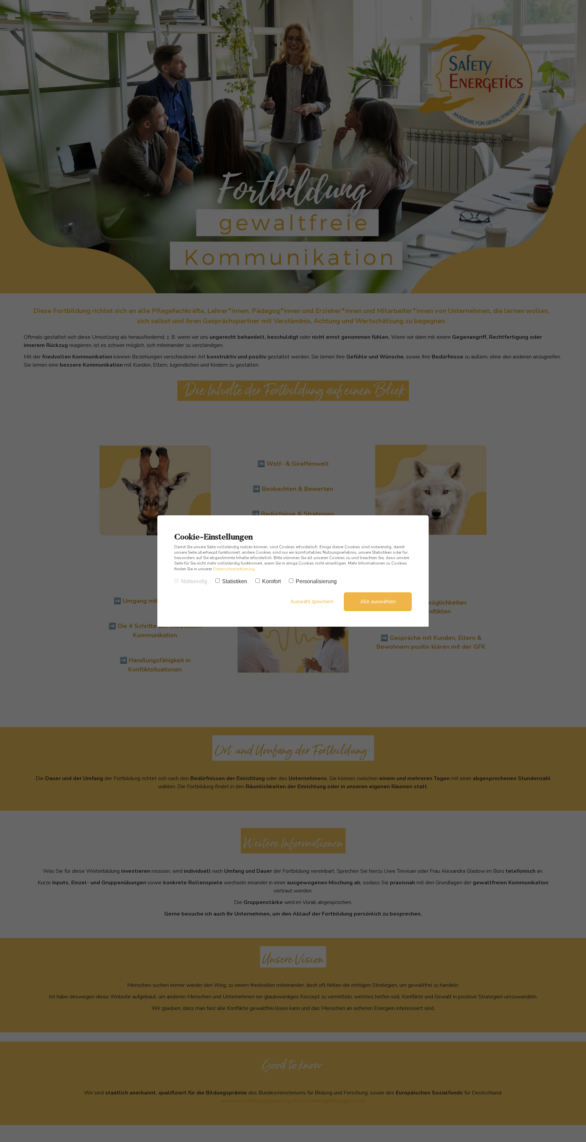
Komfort (271, 581)
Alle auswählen (378, 601)
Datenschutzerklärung (234, 569)
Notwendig (194, 581)
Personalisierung (316, 581)
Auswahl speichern (312, 601)
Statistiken (234, 581)
